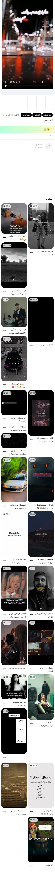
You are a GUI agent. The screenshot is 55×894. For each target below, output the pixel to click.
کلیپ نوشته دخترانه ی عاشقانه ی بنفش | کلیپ (44, 440)
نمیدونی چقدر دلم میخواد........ (18, 812)
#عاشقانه (47, 115)
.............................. (17, 756)
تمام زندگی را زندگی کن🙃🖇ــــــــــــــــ (17, 238)
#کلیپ (16, 115)
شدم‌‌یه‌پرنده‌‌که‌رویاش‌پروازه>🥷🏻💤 (43, 615)
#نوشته (48, 120)
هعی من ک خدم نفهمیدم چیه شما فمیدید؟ (19, 561)
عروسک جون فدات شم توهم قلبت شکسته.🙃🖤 (18, 507)
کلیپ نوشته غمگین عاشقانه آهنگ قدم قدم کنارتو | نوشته (18, 331)
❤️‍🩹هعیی (49, 865)
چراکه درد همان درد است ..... (45, 253)
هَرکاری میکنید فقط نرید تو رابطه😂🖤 (45, 506)
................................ (17, 668)
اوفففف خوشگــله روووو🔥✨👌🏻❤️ (18, 385)
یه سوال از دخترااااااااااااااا (46, 812)
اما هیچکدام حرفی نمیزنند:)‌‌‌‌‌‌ (18, 419)
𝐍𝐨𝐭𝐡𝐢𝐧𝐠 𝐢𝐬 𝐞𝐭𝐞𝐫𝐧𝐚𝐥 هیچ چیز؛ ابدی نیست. (44, 561)
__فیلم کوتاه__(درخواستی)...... (43, 724)
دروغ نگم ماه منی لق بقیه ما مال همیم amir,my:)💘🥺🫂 (17, 428)
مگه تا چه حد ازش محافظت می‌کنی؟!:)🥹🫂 (17, 452)
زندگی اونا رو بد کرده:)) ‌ (46, 669)
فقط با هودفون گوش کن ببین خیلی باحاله (17, 615)
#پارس (7, 115)
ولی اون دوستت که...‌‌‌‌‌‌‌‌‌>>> (19, 703)
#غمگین (37, 115)
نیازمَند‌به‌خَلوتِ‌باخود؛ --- (44, 346)
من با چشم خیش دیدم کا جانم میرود (18, 292)
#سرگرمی (26, 115)
